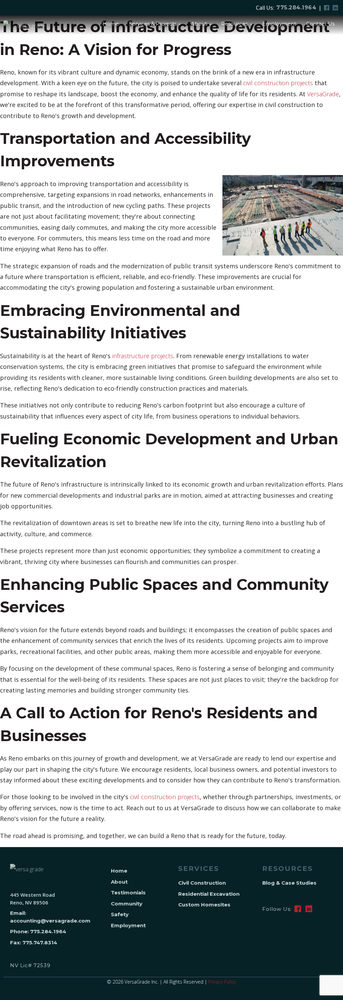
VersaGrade (323, 94)
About (199, 23)
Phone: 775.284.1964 (38, 931)
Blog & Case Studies (289, 883)
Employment (279, 23)
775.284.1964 (296, 7)
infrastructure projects (142, 356)
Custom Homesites (204, 904)
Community (126, 903)
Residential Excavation (208, 894)
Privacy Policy (222, 982)
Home (110, 23)
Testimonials (128, 892)
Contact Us (320, 23)
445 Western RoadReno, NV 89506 (32, 898)
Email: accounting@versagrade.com (50, 917)
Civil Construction (202, 883)
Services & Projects (153, 23)
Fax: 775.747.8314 (33, 942)
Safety (120, 914)
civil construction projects (278, 83)
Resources (234, 23)
